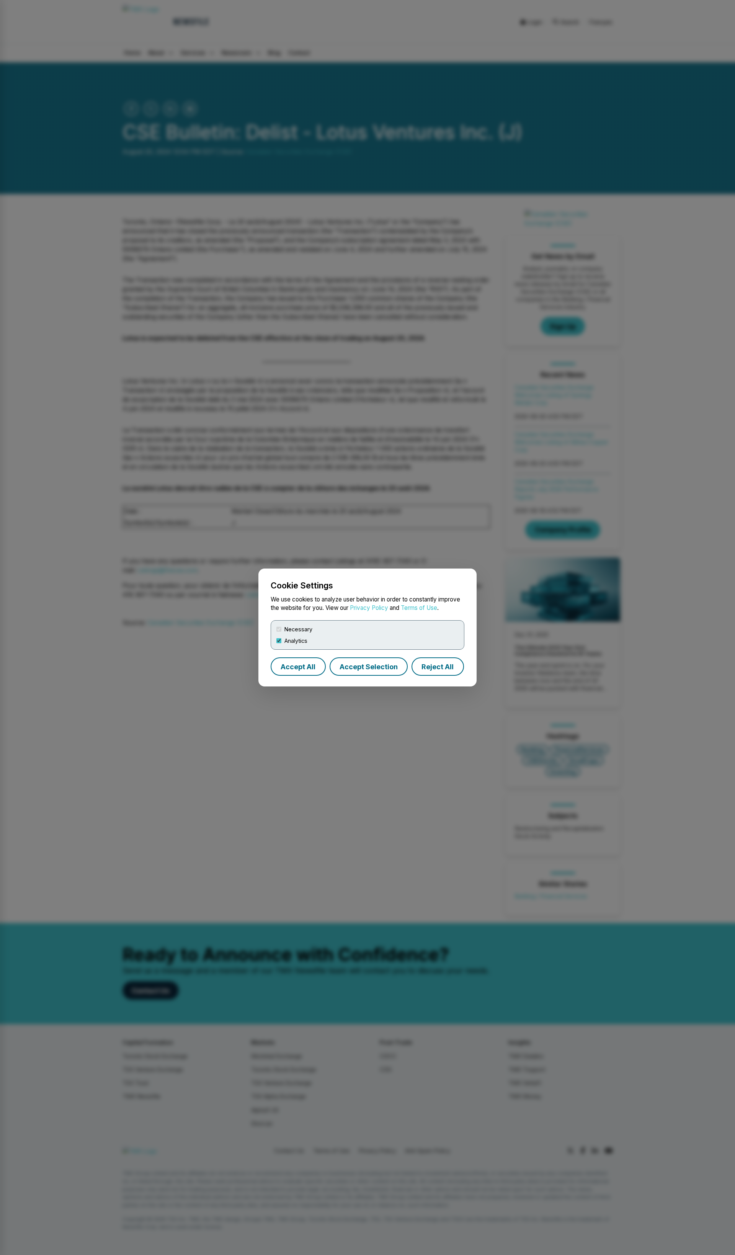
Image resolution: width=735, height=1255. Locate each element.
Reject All (437, 667)
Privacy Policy (369, 607)
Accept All (298, 667)
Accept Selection (369, 667)
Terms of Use (419, 607)
